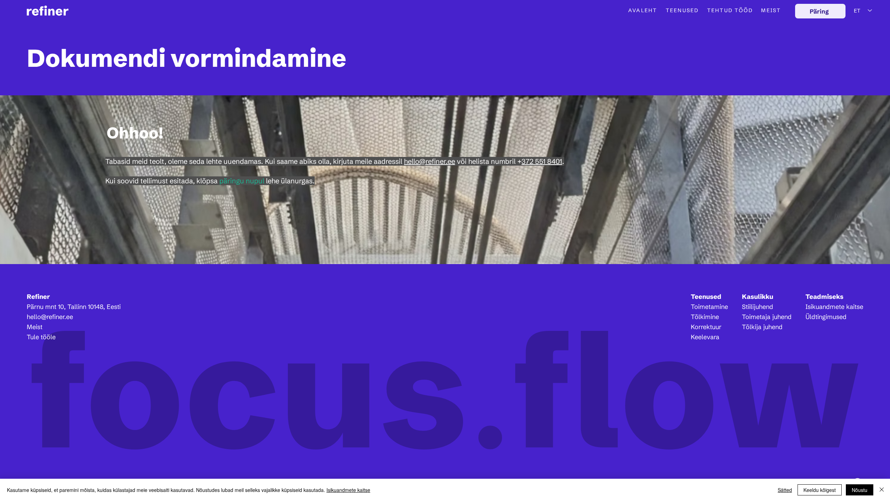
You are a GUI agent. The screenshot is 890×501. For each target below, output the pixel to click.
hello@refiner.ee (50, 317)
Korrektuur (706, 327)
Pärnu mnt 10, (47, 307)
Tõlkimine (705, 317)
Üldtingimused (826, 317)
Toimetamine (709, 307)
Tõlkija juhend (762, 327)
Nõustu (859, 489)
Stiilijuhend (757, 307)
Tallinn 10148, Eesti (94, 307)
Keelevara (705, 337)
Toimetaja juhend (767, 317)
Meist (34, 327)
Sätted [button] (785, 489)
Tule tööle (41, 337)
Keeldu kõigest (819, 489)
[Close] (881, 489)
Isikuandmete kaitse (834, 307)
